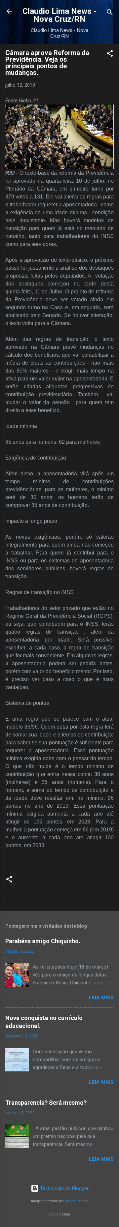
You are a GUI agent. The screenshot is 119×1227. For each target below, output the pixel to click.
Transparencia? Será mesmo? (46, 1102)
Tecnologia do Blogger (64, 1188)
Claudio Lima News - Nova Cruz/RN (59, 15)
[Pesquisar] (110, 13)
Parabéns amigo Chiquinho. (42, 941)
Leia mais (101, 998)
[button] (110, 54)
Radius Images (76, 1201)
